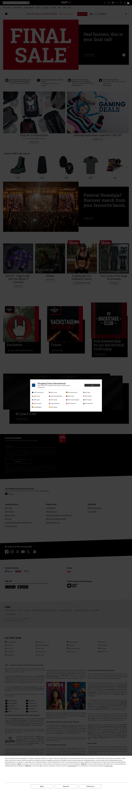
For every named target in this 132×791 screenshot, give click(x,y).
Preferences (90, 786)
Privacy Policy (109, 766)
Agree (42, 786)
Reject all (66, 786)
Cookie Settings (72, 766)
